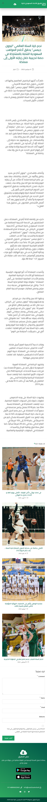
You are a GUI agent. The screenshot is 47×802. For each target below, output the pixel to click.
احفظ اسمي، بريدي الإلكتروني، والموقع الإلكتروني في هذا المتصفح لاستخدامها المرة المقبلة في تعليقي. (26, 730)
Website (42, 716)
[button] (3, 3)
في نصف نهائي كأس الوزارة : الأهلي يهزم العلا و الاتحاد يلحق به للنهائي (23, 493)
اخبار (14, 69)
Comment (41, 676)
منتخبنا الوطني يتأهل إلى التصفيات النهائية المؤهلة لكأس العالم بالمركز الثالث (23, 604)
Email (42, 706)
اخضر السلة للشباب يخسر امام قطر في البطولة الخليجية (23, 659)
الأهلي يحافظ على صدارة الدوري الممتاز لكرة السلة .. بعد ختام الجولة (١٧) (23, 549)
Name (42, 697)
